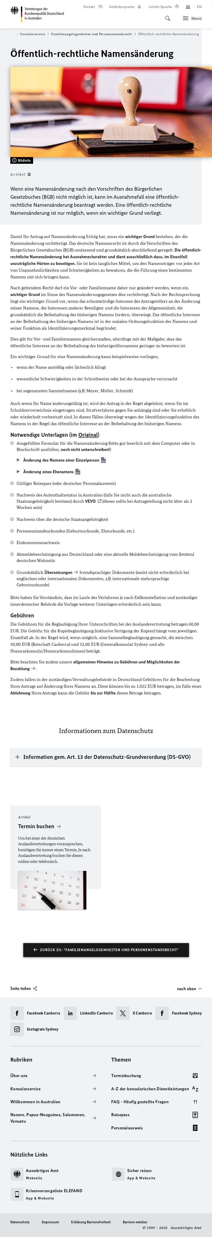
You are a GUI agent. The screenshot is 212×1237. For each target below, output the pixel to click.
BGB (48, 197)
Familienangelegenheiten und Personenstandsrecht (91, 34)
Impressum (50, 1222)
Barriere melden (135, 1222)
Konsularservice (32, 34)
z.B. (82, 390)
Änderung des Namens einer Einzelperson (61, 460)
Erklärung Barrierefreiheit (91, 1222)
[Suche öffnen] (166, 16)
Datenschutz (19, 1222)
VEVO (90, 501)
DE (188, 7)
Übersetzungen (58, 572)
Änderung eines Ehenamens (48, 471)
